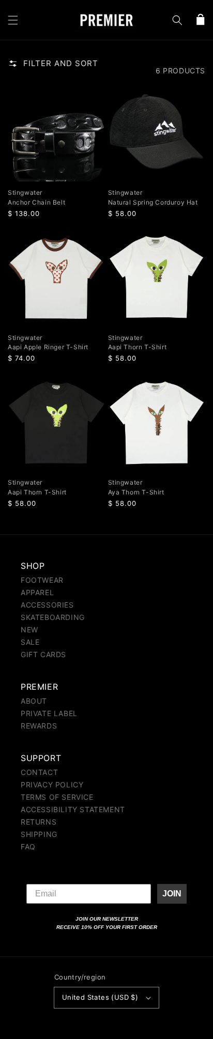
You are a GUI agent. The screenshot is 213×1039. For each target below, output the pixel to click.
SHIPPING (39, 834)
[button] (13, 20)
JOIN (171, 893)
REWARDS (39, 725)
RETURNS (38, 821)
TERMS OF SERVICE (57, 797)
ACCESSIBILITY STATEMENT (73, 809)
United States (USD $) (100, 997)
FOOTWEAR (42, 580)
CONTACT (39, 772)
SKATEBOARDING (53, 617)
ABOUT (34, 700)
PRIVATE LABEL (49, 713)
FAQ (28, 846)
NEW (29, 629)
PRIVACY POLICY (52, 784)
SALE (30, 642)
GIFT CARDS (43, 654)
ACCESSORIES (47, 604)
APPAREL (37, 592)
